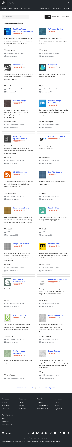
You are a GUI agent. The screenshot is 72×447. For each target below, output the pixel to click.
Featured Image (19, 101)
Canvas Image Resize (56, 136)
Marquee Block (54, 244)
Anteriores (19, 388)
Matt (4, 418)
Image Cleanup (54, 351)
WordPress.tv (42, 409)
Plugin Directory (7, 8)
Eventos (57, 402)
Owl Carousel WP (20, 315)
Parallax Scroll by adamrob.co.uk (20, 137)
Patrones (22, 409)
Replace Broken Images (57, 279)
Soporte (40, 402)
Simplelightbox (54, 208)
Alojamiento (6, 405)
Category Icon (54, 65)
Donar (57, 405)
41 (46, 388)
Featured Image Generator (54, 102)
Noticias (5, 402)
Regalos (58, 409)
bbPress (5, 421)
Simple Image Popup (21, 208)
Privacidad (5, 409)
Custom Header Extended (19, 352)
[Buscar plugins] (27, 17)
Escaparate (23, 399)
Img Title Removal (55, 172)
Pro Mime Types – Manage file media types (23, 30)
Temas (21, 402)
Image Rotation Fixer (56, 315)
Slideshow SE (18, 65)
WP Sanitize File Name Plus (19, 280)
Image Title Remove (21, 244)
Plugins (21, 405)
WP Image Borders (55, 29)
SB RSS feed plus (20, 172)
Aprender (40, 399)
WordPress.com (8, 415)
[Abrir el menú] (69, 3)
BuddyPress (7, 425)
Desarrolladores (42, 405)
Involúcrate (58, 399)
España (8, 433)
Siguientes (52, 388)
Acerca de (5, 399)
